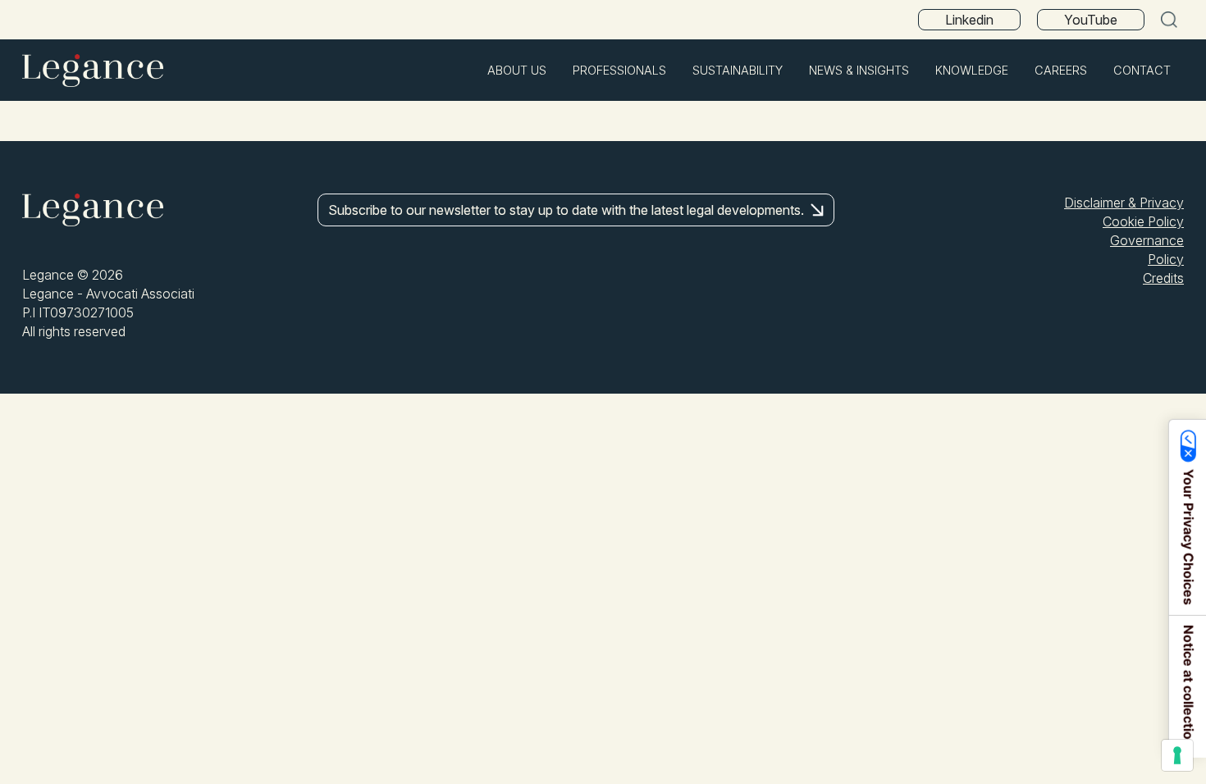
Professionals (619, 70)
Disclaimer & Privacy (1124, 202)
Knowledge (971, 70)
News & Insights (859, 70)
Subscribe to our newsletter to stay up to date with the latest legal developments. (566, 210)
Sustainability (737, 70)
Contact (1142, 70)
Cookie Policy (1143, 221)
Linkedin (969, 19)
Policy (1166, 259)
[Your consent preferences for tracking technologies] (1177, 755)
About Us (516, 70)
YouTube (1090, 19)
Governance (1147, 240)
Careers (1061, 70)
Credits (1163, 278)
